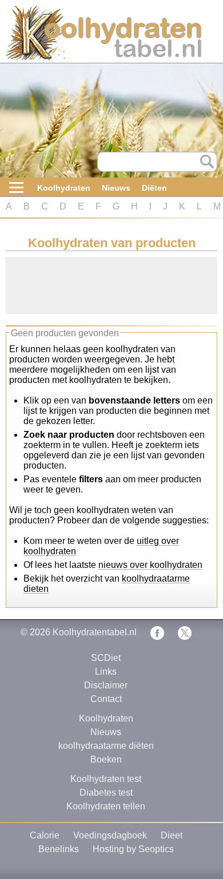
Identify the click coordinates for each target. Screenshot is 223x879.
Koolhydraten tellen (105, 806)
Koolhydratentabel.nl (95, 632)
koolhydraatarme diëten (106, 746)
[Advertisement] (97, 285)
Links (106, 671)
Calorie (44, 835)
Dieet (171, 835)
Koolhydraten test (105, 779)
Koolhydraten (63, 187)
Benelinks (58, 849)
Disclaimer (106, 685)
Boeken (106, 759)
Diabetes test (106, 792)
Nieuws (116, 187)
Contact (106, 699)
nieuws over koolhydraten (150, 565)
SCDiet (106, 658)
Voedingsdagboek (110, 835)
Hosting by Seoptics (133, 849)
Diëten (154, 187)
